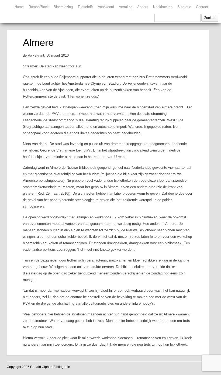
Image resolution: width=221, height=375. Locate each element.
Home (19, 7)
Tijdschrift (85, 7)
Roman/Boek (39, 7)
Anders (142, 7)
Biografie (184, 7)
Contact (202, 7)
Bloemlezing (63, 7)
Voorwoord (106, 7)
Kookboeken (162, 7)
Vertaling (125, 7)
